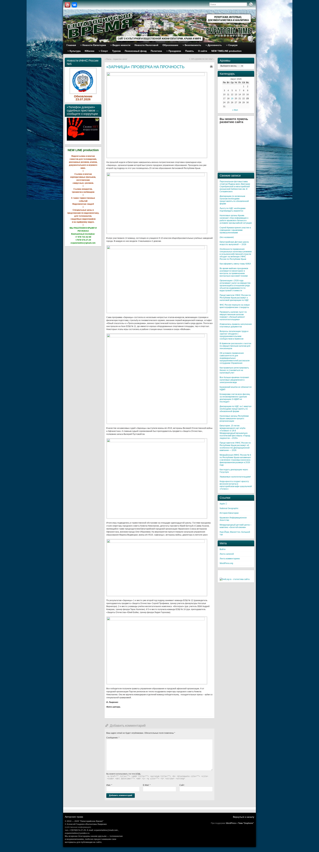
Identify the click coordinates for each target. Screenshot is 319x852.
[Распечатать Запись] (211, 66)
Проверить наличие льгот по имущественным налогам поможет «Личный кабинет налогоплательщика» (233, 316)
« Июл (235, 110)
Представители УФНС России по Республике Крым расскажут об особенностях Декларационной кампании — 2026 (235, 446)
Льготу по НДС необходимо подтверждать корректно (233, 209)
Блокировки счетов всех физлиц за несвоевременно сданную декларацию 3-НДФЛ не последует (235, 398)
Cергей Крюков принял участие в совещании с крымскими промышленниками (235, 230)
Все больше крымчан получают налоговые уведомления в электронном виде (234, 380)
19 (232, 98)
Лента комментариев (230, 558)
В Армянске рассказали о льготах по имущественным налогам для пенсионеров (235, 346)
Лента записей (227, 554)
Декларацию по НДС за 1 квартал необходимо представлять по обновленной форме (235, 409)
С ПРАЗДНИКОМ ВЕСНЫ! (201, 59)
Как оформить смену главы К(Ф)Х (235, 264)
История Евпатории (229, 513)
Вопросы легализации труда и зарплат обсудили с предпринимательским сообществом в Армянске (234, 335)
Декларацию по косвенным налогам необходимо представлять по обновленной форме (234, 200)
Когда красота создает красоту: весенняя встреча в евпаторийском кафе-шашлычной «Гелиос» (236, 485)
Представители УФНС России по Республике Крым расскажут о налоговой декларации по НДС (235, 297)
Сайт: (182, 785)
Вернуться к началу (243, 817)
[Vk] (74, 4)
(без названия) (227, 237)
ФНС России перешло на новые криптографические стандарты (235, 306)
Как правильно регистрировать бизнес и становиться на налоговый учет (234, 370)
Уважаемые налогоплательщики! (235, 477)
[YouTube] (67, 4)
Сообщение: (112, 738)
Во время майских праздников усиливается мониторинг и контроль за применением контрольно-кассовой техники (234, 272)
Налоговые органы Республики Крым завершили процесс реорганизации (234, 418)
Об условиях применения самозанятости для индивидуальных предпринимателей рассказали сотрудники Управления (235, 358)
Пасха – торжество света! (116, 59)
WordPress (231, 823)
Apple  (223, 504)
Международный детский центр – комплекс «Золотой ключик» (235, 526)
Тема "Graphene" (246, 823)
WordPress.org (226, 563)
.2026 (87, 99)
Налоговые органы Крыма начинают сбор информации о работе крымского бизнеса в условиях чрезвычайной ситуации (236, 219)
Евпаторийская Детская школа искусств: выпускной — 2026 (234, 243)
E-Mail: (147, 785)
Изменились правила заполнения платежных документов (236, 325)
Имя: (109, 785)
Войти (222, 549)
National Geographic (229, 508)
